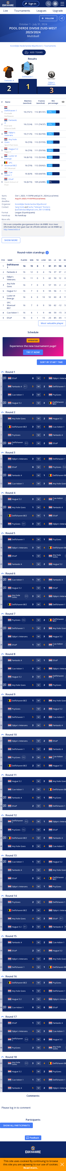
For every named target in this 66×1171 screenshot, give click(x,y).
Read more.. (30, 1167)
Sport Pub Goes (11, 145)
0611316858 (44, 209)
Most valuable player (52, 323)
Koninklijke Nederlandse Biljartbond (26, 46)
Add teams (36, 52)
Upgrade (58, 10)
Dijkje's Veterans (51, 83)
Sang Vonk (19, 207)
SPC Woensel (9, 168)
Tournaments (22, 10)
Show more (11, 240)
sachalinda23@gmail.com (27, 209)
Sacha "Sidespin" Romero (39, 207)
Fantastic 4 (9, 80)
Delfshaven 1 (27, 76)
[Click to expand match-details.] (38, 378)
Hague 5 (7, 152)
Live (5, 10)
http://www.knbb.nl (12, 229)
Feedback (34, 1138)
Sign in (32, 3)
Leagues (41, 10)
